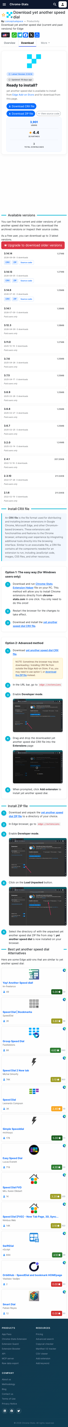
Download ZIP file (22, 113)
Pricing (39, 1334)
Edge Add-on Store (23, 94)
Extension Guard (10, 1344)
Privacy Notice (9, 1403)
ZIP (14, 262)
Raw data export (10, 1363)
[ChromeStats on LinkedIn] (5, 1411)
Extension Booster (11, 1348)
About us (6, 1379)
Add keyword (42, 1363)
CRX (7, 262)
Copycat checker (44, 1344)
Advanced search (45, 1339)
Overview (9, 42)
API (3, 1353)
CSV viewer (42, 1353)
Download (27, 42)
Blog (4, 1389)
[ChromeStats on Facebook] (12, 1411)
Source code (26, 262)
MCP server (8, 1358)
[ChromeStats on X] (19, 1411)
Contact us (7, 1394)
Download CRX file (22, 106)
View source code (50, 113)
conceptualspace (14, 21)
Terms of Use (8, 1398)
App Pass (6, 1334)
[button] (4, 4)
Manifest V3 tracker (46, 1348)
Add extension (43, 1358)
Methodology (8, 1384)
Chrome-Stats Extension (14, 1339)
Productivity (33, 21)
